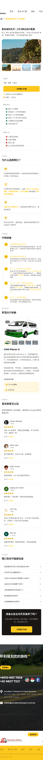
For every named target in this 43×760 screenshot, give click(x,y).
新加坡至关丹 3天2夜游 (15, 19)
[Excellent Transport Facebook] (37, 682)
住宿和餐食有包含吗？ (12, 601)
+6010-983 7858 (11, 677)
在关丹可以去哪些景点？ (13, 572)
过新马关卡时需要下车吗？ (14, 584)
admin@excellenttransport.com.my (19, 703)
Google (10, 437)
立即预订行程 (21, 89)
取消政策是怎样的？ (11, 596)
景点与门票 (22, 11)
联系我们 (5, 667)
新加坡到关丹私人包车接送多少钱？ (17, 566)
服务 (33, 11)
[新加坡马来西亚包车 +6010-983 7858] (27, 682)
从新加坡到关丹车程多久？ (14, 590)
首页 (11, 11)
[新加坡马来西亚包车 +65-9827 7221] (32, 682)
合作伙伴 (33, 734)
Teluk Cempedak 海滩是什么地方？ (17, 578)
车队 (41, 11)
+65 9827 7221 (10, 681)
